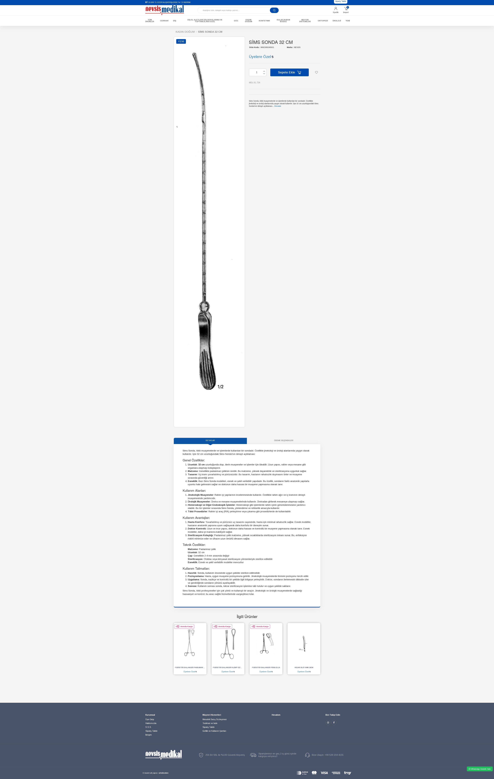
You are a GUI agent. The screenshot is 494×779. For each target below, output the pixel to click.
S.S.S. (148, 727)
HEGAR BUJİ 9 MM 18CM (304, 667)
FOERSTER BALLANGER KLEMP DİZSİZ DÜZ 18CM (228, 667)
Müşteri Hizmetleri (211, 715)
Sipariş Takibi (151, 731)
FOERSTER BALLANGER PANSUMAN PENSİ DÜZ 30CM (190, 667)
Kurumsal (150, 715)
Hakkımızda (150, 723)
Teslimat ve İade (209, 723)
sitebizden (163, 773)
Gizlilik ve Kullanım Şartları (214, 731)
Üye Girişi (149, 719)
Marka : (290, 47)
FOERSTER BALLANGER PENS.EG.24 (266, 667)
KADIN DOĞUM (185, 32)
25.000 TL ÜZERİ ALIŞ (157, 2)
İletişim (148, 735)
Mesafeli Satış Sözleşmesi (214, 719)
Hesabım (276, 715)
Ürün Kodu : (254, 47)
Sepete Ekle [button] (287, 72)
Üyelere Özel (260, 57)
